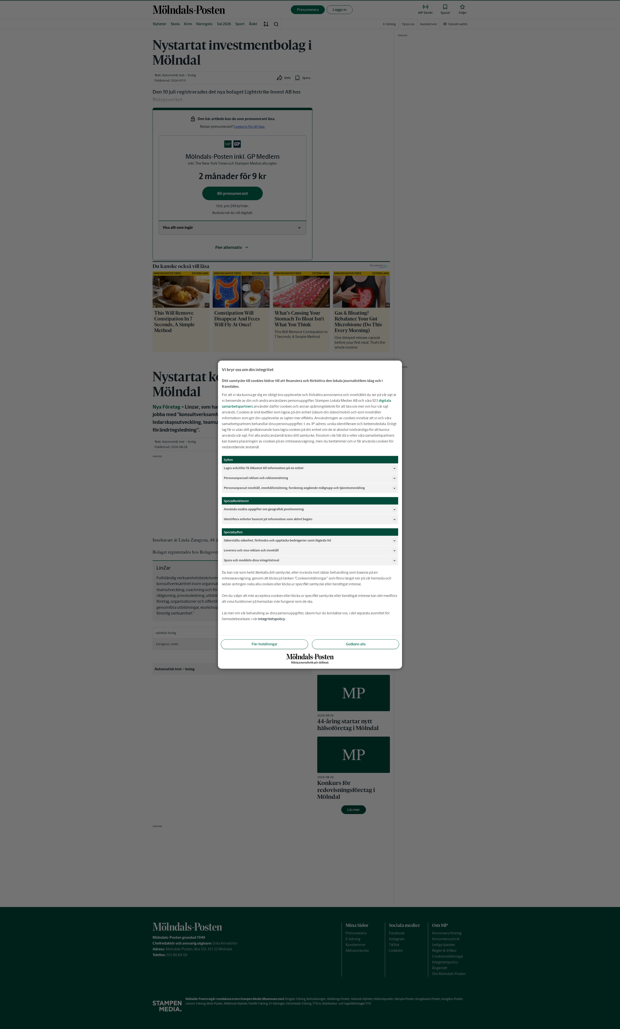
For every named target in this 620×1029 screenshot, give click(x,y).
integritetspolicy (271, 618)
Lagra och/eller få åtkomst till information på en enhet (263, 468)
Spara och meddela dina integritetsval (251, 560)
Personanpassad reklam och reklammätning (256, 478)
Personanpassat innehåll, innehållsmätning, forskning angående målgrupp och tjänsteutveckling (294, 488)
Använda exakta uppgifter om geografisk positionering (264, 509)
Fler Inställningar (264, 644)
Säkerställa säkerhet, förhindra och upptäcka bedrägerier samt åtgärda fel (277, 540)
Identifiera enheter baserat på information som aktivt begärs (268, 519)
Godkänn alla (355, 644)
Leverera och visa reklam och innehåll (251, 550)
